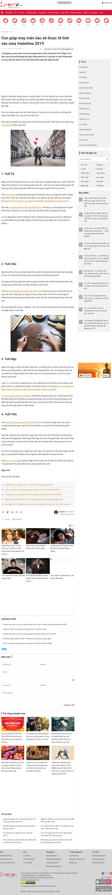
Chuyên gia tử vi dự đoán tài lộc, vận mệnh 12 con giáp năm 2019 (28, 485)
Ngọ (60, 25)
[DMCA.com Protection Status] (28, 884)
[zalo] (12, 512)
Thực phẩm (85, 181)
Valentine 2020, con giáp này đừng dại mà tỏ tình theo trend (24, 629)
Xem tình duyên (84, 98)
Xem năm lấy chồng (86, 88)
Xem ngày (8, 12)
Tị (51, 25)
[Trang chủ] (2, 12)
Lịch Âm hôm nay (6, 859)
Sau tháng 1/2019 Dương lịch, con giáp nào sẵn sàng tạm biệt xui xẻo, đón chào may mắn (37, 504)
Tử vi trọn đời (83, 140)
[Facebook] (102, 874)
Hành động (101, 173)
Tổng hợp (100, 186)
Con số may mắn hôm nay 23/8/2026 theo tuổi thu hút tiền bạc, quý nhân (95, 310)
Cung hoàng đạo (31, 12)
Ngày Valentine (16, 519)
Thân (78, 25)
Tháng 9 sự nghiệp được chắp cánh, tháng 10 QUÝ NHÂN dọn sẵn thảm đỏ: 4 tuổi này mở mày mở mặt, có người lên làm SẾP (63, 768)
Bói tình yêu (73, 863)
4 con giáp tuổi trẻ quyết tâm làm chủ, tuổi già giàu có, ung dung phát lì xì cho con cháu (37, 736)
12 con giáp (83, 124)
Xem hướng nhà (51, 856)
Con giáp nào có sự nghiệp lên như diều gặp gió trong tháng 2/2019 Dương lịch (33, 495)
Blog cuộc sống (76, 12)
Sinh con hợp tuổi (85, 93)
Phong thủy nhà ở (52, 863)
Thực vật (84, 165)
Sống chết (84, 186)
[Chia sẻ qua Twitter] (7, 512)
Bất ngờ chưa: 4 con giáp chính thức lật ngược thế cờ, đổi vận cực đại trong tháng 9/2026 (96, 273)
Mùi (70, 25)
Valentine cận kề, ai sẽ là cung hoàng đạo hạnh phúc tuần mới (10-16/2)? (29, 634)
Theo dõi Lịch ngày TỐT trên (53, 49)
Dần (24, 25)
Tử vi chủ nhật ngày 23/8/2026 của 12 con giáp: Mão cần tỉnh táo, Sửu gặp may (96, 246)
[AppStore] (104, 891)
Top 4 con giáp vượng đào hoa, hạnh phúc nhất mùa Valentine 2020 (27, 643)
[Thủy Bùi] (56, 512)
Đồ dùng (100, 169)
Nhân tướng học (54, 12)
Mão (33, 25)
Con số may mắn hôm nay (88, 145)
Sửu (14, 25)
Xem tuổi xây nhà (85, 103)
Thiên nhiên (85, 173)
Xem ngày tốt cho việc (7, 863)
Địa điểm (100, 181)
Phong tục (94, 12)
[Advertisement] (33, 75)
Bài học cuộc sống (98, 859)
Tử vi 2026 (26, 856)
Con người (100, 177)
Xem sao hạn (83, 67)
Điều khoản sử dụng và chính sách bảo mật (41, 891)
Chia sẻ (105, 375)
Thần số (86, 12)
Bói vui (21, 12)
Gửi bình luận (69, 705)
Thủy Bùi (62, 512)
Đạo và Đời (65, 12)
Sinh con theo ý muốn (86, 135)
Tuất (97, 25)
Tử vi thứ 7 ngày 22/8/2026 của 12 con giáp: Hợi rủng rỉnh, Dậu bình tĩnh (96, 286)
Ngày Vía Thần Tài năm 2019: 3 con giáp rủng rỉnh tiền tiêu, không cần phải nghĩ (34, 499)
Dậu (88, 25)
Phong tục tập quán (99, 856)
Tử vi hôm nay (74, 856)
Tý (5, 25)
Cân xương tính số (85, 129)
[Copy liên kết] (21, 512)
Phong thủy (43, 12)
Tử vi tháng (83, 77)
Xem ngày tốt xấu (6, 856)
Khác (101, 12)
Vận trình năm (84, 83)
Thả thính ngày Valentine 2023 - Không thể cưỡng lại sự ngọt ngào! (27, 639)
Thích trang (86, 375)
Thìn (42, 25)
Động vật (100, 165)
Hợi (106, 25)
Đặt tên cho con (84, 109)
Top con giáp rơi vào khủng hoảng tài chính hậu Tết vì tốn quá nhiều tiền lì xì (32, 490)
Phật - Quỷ (84, 177)
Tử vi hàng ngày (28, 859)
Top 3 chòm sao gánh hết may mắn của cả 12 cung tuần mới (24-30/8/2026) (96, 298)
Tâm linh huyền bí (98, 863)
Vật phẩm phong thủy (53, 859)
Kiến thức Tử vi (84, 119)
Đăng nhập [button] (108, 3)
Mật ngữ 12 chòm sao (76, 859)
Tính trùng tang (84, 114)
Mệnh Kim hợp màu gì (53, 866)
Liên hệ (57, 891)
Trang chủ (4, 32)
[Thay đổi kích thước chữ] (41, 49)
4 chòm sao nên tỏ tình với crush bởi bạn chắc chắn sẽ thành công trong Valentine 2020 (35, 624)
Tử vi (15, 12)
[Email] (16, 512)
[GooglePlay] (104, 884)
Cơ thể (83, 169)
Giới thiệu (24, 891)
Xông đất (82, 72)
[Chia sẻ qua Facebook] (3, 512)
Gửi (73, 680)
